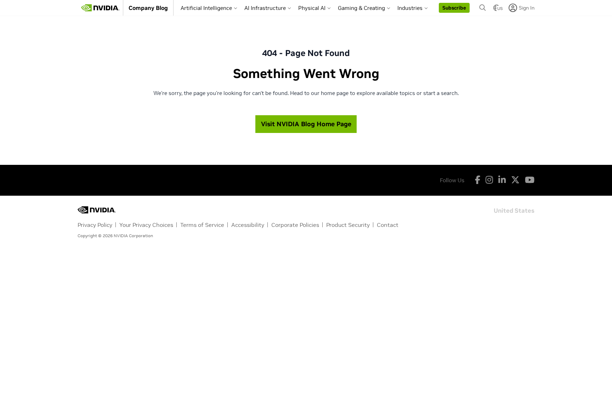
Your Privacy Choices (146, 224)
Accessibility (247, 224)
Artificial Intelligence (206, 8)
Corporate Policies (295, 224)
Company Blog (148, 7)
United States (514, 210)
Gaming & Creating (361, 8)
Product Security (348, 224)
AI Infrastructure (265, 8)
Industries (410, 8)
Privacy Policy (95, 224)
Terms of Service (202, 224)
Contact (387, 224)
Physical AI (311, 8)
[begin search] (482, 8)
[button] (454, 8)
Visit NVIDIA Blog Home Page (306, 124)
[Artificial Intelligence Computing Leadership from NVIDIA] (100, 8)
